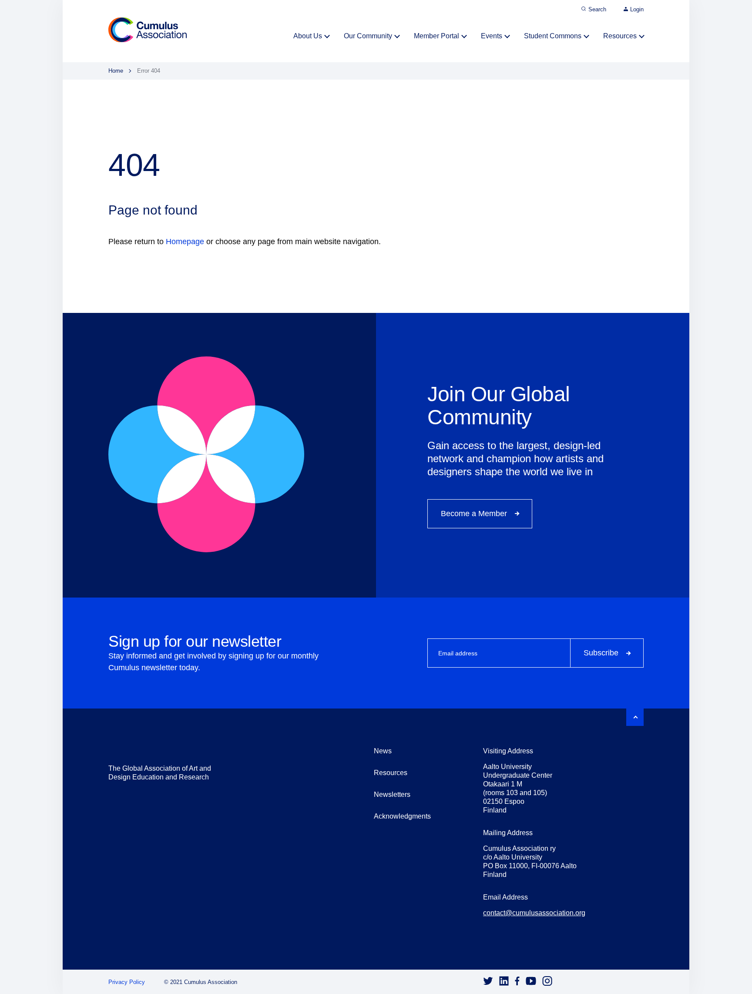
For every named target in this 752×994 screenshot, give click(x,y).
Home (115, 70)
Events (491, 36)
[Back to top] (635, 717)
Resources (620, 36)
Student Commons (552, 36)
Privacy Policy (126, 982)
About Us (307, 36)
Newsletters (392, 794)
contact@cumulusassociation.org (534, 913)
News (383, 751)
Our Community (368, 36)
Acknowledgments (402, 816)
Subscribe (601, 652)
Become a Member (474, 513)
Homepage (185, 241)
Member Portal (436, 36)
